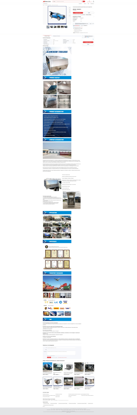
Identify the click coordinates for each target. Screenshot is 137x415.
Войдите (74, 32)
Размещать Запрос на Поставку (62, 357)
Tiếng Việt (85, 409)
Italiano (65, 409)
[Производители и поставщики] (47, 1)
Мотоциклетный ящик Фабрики (72, 403)
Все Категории (45, 3)
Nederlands (70, 409)
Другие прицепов (58, 396)
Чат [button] (89, 12)
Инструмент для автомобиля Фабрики (62, 403)
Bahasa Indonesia (88, 409)
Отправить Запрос (78, 12)
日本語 (76, 409)
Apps (88, 3)
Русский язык (62, 409)
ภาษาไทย (80, 409)
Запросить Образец (88, 14)
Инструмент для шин (90, 403)
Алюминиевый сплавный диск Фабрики (82, 403)
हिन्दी (78, 409)
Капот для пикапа (58, 395)
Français (59, 409)
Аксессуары (69, 396)
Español (54, 409)
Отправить (49, 357)
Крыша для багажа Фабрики (54, 403)
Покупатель (80, 3)
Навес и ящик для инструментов (72, 395)
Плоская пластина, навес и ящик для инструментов (87, 395)
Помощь (85, 3)
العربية (72, 409)
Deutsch (67, 409)
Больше (44, 406)
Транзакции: (84, 25)
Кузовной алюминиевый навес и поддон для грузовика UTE (49, 395)
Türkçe (82, 409)
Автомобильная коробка (46, 403)
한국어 (74, 409)
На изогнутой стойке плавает (46, 396)
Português (57, 409)
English (52, 409)
